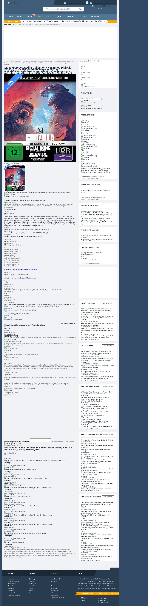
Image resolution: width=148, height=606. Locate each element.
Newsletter (11, 579)
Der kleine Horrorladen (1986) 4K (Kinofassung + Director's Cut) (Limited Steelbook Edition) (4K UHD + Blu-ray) (97, 527)
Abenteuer (13, 236)
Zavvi (52, 61)
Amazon (33, 61)
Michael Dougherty (44, 229)
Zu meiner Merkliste (23, 196)
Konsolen (88, 588)
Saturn (41, 61)
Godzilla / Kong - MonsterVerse (14, 542)
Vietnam (27, 233)
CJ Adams (32, 218)
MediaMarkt (46, 61)
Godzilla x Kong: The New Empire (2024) (17, 497)
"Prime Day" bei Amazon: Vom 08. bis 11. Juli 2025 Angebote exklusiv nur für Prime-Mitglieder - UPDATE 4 (97, 330)
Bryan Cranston (14, 218)
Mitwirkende (54, 590)
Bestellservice (12, 583)
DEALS (31, 16)
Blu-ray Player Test (93, 583)
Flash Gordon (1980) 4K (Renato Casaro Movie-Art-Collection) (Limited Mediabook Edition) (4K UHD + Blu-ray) (97, 504)
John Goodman (32, 222)
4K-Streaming (82, 579)
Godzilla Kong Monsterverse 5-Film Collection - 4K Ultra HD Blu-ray (25, 533)
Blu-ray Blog (32, 583)
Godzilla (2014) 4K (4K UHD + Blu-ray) (93, 220)
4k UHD (6, 236)
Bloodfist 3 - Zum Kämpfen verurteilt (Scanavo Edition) (95, 450)
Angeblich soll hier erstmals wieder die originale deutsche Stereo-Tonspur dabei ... (96, 512)
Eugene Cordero (38, 220)
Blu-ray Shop (102, 588)
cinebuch (84, 141)
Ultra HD (104, 581)
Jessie (9, 374)
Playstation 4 (82, 586)
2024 (48, 233)
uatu (82, 256)
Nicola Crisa (40, 224)
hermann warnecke (87, 254)
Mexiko (19, 233)
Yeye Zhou (40, 226)
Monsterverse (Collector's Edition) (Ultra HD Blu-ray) (20, 469)
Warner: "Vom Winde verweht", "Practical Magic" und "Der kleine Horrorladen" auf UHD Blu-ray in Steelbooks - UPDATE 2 (57, 21)
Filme (14, 24)
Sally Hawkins (12, 226)
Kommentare (9, 334)
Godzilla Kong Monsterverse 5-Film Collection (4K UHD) (21, 506)
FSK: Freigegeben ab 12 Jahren (14, 245)
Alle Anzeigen (108, 303)
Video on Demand (98, 586)
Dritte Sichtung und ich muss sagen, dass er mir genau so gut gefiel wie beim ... (96, 490)
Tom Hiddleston (23, 226)
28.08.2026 (84, 395)
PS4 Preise (11, 588)
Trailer (82, 588)
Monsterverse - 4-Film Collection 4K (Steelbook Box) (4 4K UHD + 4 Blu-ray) (97, 240)
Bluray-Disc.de (7, 24)
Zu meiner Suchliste (24, 200)
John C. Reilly (22, 222)
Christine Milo (24, 218)
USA (23, 233)
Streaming (94, 588)
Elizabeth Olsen (27, 220)
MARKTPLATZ (71, 17)
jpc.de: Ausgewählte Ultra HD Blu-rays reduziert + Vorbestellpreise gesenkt (96, 372)
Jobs (30, 593)
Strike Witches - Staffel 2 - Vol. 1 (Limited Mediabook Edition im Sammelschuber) (97, 413)
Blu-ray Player (103, 583)
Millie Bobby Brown (29, 224)
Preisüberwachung (13, 581)
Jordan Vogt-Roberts (31, 229)
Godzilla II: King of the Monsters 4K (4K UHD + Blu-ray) (96, 215)
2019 (41, 233)
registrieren (87, 190)
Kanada (13, 233)
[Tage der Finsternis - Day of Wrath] (92, 415)
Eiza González (18, 220)
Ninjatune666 (85, 485)
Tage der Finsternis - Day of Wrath (91, 419)
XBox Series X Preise (14, 595)
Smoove (83, 542)
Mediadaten (54, 586)
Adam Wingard (9, 229)
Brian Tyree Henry (63, 217)
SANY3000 (84, 553)
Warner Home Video (10, 209)
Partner (31, 590)
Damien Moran (50, 218)
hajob (9, 350)
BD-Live (110, 583)
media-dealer (85, 159)
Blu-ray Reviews (82, 583)
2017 (37, 233)
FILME (39, 17)
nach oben (114, 569)
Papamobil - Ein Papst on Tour (90, 405)
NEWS (20, 17)
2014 (33, 233)
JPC (37, 61)
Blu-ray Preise (12, 586)
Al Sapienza (22, 217)
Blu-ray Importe (111, 588)
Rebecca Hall (68, 224)
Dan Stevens (59, 218)
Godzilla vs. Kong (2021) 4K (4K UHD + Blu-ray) (95, 218)
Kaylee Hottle (59, 222)
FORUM (59, 17)
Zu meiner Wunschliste (38, 200)
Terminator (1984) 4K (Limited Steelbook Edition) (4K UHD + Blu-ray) (97, 516)
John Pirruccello (50, 222)
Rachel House (59, 224)
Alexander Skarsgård (40, 217)
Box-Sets (23, 236)
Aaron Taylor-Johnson (11, 217)
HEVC (6, 293)
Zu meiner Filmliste (10, 196)
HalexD (83, 508)
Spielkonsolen (103, 579)
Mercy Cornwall (18, 224)
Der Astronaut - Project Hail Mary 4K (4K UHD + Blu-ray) (97, 539)
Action (18, 236)
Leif (8, 359)
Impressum (54, 588)
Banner (31, 588)
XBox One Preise (13, 593)
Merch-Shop (32, 586)
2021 (44, 233)
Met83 (83, 518)
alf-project (10, 394)
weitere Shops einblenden (89, 167)
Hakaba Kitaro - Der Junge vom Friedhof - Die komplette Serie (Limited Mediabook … (95, 398)
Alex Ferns (30, 217)
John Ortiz (40, 222)
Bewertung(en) (84, 61)
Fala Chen (47, 220)
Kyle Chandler (8, 224)
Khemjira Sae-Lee (69, 222)
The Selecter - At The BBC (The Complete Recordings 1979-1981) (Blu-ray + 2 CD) (97, 427)
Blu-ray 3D (89, 586)
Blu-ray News (102, 598)
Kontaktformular (56, 579)
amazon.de (84, 123)
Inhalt (6, 327)
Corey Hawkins (40, 218)
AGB (52, 593)
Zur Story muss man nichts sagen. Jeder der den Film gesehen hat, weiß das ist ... (97, 470)
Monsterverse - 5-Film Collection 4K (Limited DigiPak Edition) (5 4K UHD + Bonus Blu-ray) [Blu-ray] (34, 460)
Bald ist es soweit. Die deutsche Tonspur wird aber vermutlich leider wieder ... (96, 536)
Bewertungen (9, 332)
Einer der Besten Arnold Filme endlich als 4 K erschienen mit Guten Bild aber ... (95, 481)
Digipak (6, 241)
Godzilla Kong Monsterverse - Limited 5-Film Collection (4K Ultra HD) (25, 478)
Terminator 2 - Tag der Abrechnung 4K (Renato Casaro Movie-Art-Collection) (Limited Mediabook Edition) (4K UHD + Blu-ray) (96, 461)
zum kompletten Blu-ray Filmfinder (91, 109)
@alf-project (8, 363)
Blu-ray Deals (102, 600)
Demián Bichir (8, 220)
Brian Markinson (52, 217)
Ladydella (84, 476)
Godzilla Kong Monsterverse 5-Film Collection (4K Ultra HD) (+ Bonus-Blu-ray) (28, 488)
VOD (88, 579)
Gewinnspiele (33, 579)
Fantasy (29, 236)
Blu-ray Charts (94, 579)
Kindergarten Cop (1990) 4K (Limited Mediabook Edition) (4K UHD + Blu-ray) (96, 473)
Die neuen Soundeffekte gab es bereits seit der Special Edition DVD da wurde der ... (95, 523)
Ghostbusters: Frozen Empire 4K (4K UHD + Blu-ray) (97, 483)
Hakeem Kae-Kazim (57, 220)
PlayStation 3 (91, 581)
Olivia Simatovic (49, 224)
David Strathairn (69, 218)
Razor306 (84, 258)
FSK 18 (84, 17)
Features (7, 329)
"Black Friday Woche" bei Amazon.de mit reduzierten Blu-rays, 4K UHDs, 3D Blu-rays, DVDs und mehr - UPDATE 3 (97, 318)
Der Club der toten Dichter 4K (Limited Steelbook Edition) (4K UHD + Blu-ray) (96, 550)
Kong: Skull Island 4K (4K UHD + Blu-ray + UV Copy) (97, 213)
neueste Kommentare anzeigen (90, 560)
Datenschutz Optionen (57, 597)
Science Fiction (37, 236)
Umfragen (32, 581)
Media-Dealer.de (59, 61)
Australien (7, 233)
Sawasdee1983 (86, 442)
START (10, 17)
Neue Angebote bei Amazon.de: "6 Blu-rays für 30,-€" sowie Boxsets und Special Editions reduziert (97, 337)
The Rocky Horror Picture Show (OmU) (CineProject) (97, 440)
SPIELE (49, 17)
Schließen (8, 444)
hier (15, 339)
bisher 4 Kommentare (87, 87)
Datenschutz (54, 595)
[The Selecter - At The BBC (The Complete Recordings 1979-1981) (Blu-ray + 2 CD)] (97, 422)
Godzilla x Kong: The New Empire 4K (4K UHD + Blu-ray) (97, 223)
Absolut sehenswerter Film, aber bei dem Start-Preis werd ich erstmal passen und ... (97, 546)
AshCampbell (85, 453)
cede (82, 150)
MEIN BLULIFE (97, 17)
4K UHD (107, 586)
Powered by (63, 323)
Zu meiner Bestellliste (11, 200)
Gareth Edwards (19, 229)
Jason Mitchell (13, 222)
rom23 (83, 465)
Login (100, 8)
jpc (82, 132)
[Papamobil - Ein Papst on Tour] (91, 401)
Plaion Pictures (9, 213)
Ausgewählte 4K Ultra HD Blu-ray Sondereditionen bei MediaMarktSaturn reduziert (97, 324)
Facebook (54, 581)
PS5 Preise (11, 590)
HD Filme (98, 581)
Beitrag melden (17, 444)
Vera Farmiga (32, 226)
